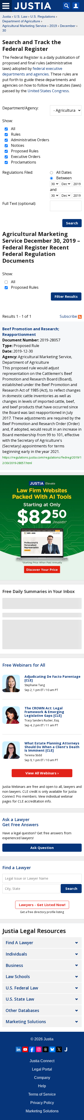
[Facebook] (32, 1049)
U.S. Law (20, 16)
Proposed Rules (24, 151)
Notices (17, 145)
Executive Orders (25, 156)
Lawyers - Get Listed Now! (42, 904)
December (67, 26)
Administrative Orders (29, 139)
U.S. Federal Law (22, 988)
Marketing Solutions (26, 1021)
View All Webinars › (42, 773)
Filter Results (66, 296)
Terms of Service (42, 1094)
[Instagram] (39, 1049)
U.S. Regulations (42, 16)
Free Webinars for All (23, 665)
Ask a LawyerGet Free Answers (20, 822)
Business (14, 965)
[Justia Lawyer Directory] (66, 1049)
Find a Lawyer (16, 867)
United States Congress (48, 90)
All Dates (64, 172)
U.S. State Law (20, 999)
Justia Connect (42, 1061)
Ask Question (42, 847)
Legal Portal (42, 1069)
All (12, 128)
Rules (15, 134)
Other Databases (22, 1010)
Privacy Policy (42, 1103)
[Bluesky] (52, 1049)
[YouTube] (25, 1049)
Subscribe (69, 316)
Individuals (16, 954)
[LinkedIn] (18, 1049)
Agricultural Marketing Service (24, 26)
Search (72, 223)
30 (4, 30)
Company (42, 1078)
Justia (6, 16)
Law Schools (18, 976)
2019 (53, 26)
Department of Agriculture (21, 21)
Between (64, 177)
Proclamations (23, 162)
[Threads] (45, 1049)
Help (42, 1086)
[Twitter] (59, 1049)
